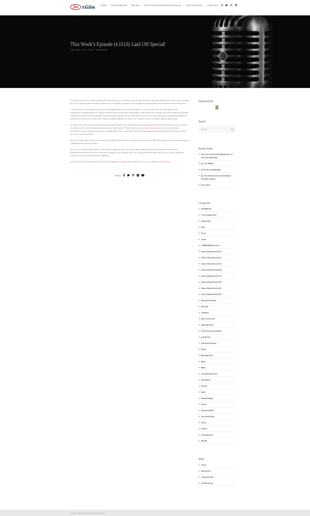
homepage (122, 162)
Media (203, 349)
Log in (203, 464)
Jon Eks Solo (206, 337)
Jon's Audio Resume (209, 343)
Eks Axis (136, 5)
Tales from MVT (207, 410)
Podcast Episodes (119, 5)
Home (104, 5)
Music (203, 361)
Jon (84, 50)
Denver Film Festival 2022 (211, 294)
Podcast (204, 386)
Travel (203, 422)
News (91, 50)
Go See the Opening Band (211, 169)
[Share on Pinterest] (133, 175)
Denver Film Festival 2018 (211, 269)
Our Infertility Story (209, 373)
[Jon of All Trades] (82, 7)
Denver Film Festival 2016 (211, 257)
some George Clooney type (148, 128)
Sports (203, 404)
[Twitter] (226, 5)
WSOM (204, 441)
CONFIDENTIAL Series (210, 245)
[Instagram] (231, 5)
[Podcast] (236, 5)
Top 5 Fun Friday (207, 416)
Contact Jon (212, 5)
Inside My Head (207, 325)
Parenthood (205, 379)
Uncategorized (207, 434)
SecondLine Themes (98, 513)
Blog (203, 227)
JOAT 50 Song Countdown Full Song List (163, 5)
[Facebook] (222, 5)
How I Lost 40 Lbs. (208, 318)
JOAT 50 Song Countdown (211, 331)
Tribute (204, 428)
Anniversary (206, 221)
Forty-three (205, 185)
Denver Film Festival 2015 (211, 251)
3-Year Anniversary (209, 215)
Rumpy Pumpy (207, 398)
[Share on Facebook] (124, 175)
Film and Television (208, 300)
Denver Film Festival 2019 (211, 276)
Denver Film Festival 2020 (211, 282)
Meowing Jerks (207, 355)
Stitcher (166, 162)
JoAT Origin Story (194, 5)
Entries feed (206, 471)
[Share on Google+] (137, 175)
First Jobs (204, 306)
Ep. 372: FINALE (207, 163)
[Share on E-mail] (142, 175)
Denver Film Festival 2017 (211, 263)
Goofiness (205, 312)
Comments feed (207, 477)
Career (203, 239)
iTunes (145, 162)
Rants (203, 392)
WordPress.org (207, 483)
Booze (203, 233)
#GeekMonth (206, 208)
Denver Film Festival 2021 (211, 288)
